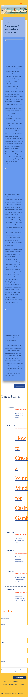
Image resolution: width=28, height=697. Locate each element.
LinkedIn (13, 688)
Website (3, 661)
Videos (5, 684)
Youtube (11, 688)
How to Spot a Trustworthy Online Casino (19, 540)
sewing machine (18, 688)
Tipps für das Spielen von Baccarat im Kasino (20, 415)
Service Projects (13, 684)
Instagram (7, 688)
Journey (15, 681)
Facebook (9, 688)
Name (3, 642)
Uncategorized (21, 409)
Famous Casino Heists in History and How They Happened (20, 598)
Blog (21, 681)
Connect (21, 684)
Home (4, 681)
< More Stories (20, 386)
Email (3, 652)
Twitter (15, 688)
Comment (4, 624)
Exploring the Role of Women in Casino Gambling (20, 579)
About (10, 681)
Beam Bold (20, 688)
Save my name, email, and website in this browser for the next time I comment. (13, 671)
